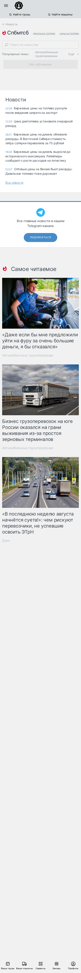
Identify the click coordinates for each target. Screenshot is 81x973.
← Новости (9, 24)
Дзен (6, 540)
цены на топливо (69, 33)
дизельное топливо (44, 33)
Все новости (14, 182)
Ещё (71, 54)
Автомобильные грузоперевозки (46, 54)
